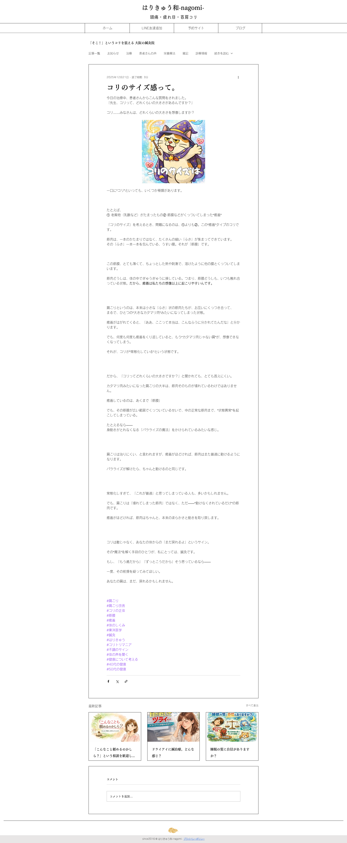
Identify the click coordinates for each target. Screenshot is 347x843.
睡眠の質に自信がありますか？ (229, 752)
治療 (129, 53)
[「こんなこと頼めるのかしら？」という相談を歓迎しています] (115, 727)
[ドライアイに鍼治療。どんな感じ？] (173, 727)
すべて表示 (252, 705)
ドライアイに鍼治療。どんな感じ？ (173, 752)
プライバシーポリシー (194, 839)
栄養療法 (169, 53)
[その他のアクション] (238, 77)
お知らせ (113, 53)
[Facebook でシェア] (108, 681)
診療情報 (201, 53)
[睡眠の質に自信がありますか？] (232, 727)
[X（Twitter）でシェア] (117, 681)
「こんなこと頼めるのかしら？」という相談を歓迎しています (114, 753)
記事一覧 (94, 53)
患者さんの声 (148, 53)
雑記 (185, 53)
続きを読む (221, 53)
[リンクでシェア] (126, 681)
